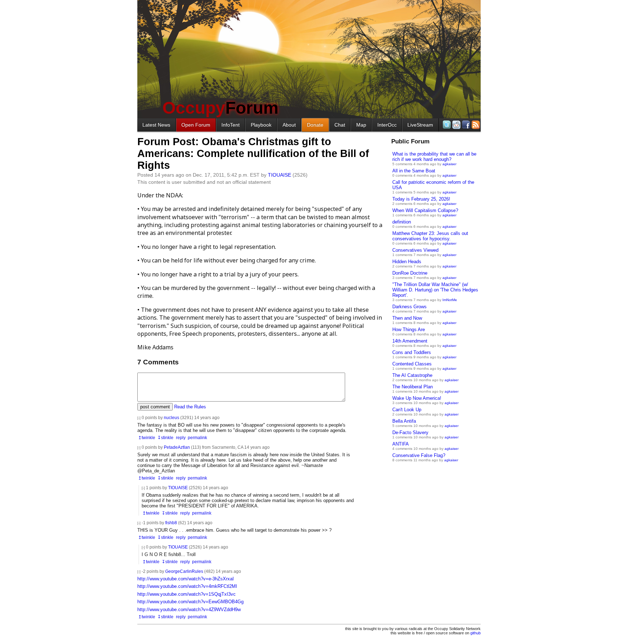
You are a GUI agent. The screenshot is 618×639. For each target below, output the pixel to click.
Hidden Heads (406, 261)
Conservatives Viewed (415, 250)
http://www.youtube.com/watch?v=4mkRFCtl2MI (187, 586)
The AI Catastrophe (412, 375)
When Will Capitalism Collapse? (425, 210)
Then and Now (407, 318)
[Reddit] (456, 124)
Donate (315, 125)
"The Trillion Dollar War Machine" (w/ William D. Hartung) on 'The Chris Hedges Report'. (435, 290)
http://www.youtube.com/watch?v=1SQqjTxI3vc (186, 594)
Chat (339, 125)
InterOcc (387, 125)
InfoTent (230, 125)
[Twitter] (446, 124)
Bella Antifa (404, 421)
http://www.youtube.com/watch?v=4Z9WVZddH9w (189, 609)
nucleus (171, 417)
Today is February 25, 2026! (421, 199)
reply (181, 437)
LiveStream (420, 125)
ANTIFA (400, 444)
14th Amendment (409, 341)
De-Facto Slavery (410, 432)
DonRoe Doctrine (409, 273)
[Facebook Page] (465, 124)
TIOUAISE (279, 175)
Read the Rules (190, 406)
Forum (220, 107)
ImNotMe (449, 300)
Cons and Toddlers (411, 352)
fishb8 (171, 522)
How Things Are (408, 329)
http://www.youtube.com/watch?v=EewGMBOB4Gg (190, 601)
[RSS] (475, 124)
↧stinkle (165, 437)
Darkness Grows (409, 306)
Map (361, 125)
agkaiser (449, 164)
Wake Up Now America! (416, 398)
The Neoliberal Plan (412, 386)
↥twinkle (146, 437)
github (475, 633)
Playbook (261, 125)
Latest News (156, 125)
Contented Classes (412, 364)
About (289, 125)
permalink (197, 437)
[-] (139, 418)
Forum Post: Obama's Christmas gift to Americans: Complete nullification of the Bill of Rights (253, 153)
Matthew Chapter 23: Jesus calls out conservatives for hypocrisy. (430, 236)
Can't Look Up (406, 409)
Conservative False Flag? (418, 455)
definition (401, 222)
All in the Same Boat (413, 170)
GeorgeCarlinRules (184, 571)
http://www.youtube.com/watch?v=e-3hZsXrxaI (185, 578)
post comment (155, 406)
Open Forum (195, 125)
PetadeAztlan (177, 447)
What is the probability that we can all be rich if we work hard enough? (434, 156)
